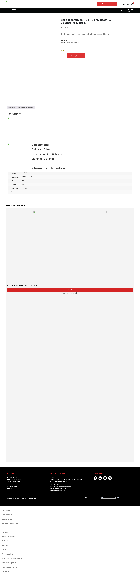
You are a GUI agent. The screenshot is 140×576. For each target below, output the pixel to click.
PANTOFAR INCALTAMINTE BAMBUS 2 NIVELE (22, 286)
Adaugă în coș (76, 56)
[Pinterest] (105, 478)
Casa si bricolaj (7, 519)
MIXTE (8, 284)
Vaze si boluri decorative (72, 42)
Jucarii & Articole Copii (10, 523)
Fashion (5, 532)
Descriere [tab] (11, 107)
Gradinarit (5, 550)
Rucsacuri (5, 545)
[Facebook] (95, 478)
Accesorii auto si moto (10, 567)
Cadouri (5, 541)
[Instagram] (110, 478)
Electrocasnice (7, 515)
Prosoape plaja (7, 554)
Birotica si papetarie (9, 563)
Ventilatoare (6, 528)
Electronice (6, 510)
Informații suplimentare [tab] (25, 107)
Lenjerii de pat (7, 571)
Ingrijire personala (8, 536)
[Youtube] (100, 478)
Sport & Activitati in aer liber (12, 558)
